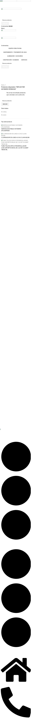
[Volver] (3, 70)
